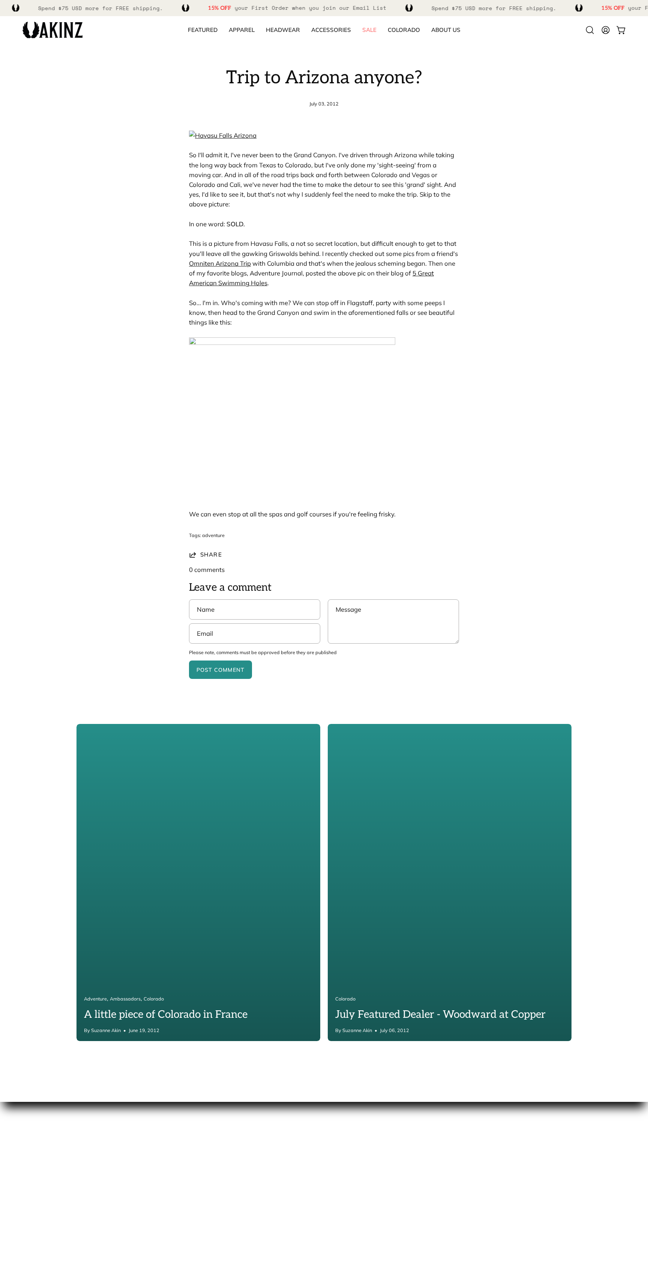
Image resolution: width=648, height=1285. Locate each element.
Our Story (36, 1150)
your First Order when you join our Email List (297, 8)
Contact (343, 1150)
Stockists (35, 1176)
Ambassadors (42, 1163)
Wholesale (38, 1189)
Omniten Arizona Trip (220, 263)
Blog (29, 1202)
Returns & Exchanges (362, 1189)
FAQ (338, 1163)
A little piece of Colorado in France (166, 1014)
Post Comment (220, 670)
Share (211, 554)
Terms (340, 1202)
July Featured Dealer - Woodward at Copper (440, 1014)
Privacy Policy (352, 1215)
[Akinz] (52, 30)
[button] (404, 30)
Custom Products (356, 1176)
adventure (213, 535)
